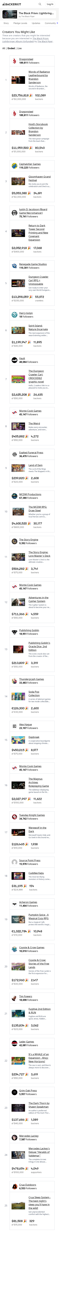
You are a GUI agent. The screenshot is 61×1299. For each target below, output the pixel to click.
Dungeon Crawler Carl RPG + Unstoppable (38, 280)
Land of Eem (35, 465)
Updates (36, 23)
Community (50, 23)
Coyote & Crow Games (31, 947)
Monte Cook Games (30, 410)
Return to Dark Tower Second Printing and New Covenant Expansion (38, 232)
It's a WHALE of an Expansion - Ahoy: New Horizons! (39, 1058)
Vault (22, 358)
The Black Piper (45, 41)
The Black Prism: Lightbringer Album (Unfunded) (25, 40)
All (3, 48)
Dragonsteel (26, 59)
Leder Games (26, 1041)
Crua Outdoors (27, 1184)
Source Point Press (29, 860)
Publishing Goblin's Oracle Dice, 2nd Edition (39, 646)
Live (19, 48)
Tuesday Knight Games (32, 815)
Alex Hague (25, 724)
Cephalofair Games (30, 164)
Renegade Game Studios (33, 264)
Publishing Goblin (29, 630)
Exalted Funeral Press (31, 452)
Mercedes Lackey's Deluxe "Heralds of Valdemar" (39, 1152)
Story (6, 23)
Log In (50, 4)
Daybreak (34, 737)
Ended (11, 48)
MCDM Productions (30, 494)
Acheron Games (28, 902)
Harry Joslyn (26, 313)
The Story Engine (28, 539)
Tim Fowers (25, 996)
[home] (11, 4)
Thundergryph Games (31, 679)
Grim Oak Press (28, 1090)
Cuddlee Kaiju (36, 873)
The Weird (34, 423)
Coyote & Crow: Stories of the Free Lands (39, 963)
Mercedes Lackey (28, 1135)
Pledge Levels (20, 23)
